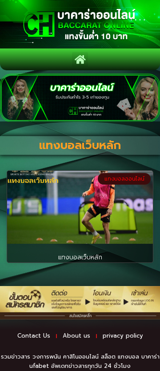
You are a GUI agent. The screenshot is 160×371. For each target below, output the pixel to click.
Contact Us (33, 335)
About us (76, 335)
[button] (80, 59)
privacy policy (123, 335)
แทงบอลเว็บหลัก (80, 257)
